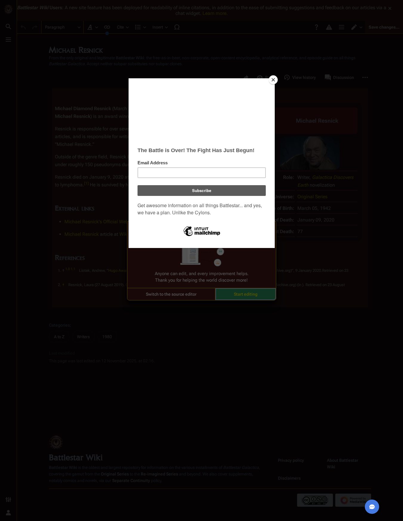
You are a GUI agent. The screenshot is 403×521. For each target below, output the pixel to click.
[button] (171, 294)
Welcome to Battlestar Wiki (202, 229)
